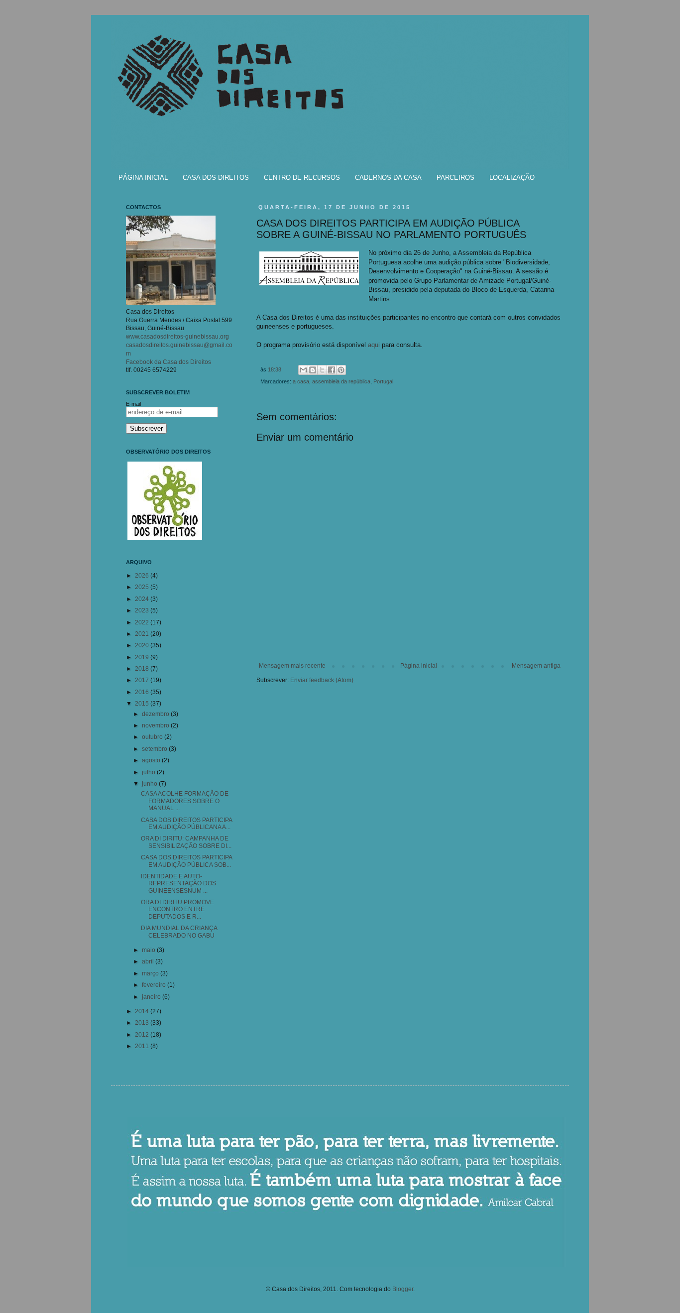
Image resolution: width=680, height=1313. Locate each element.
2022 (142, 622)
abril (148, 961)
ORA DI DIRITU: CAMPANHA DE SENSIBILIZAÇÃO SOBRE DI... (186, 842)
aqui (374, 345)
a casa (301, 381)
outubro (153, 736)
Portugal (383, 381)
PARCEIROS (455, 177)
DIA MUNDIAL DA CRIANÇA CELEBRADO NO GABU (179, 932)
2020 (142, 645)
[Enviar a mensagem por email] (303, 370)
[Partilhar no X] (322, 370)
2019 (142, 657)
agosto (152, 760)
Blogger (402, 1289)
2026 (142, 575)
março (151, 973)
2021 (142, 633)
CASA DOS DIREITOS (216, 177)
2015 (142, 703)
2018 (142, 668)
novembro (156, 725)
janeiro (152, 996)
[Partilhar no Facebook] (332, 370)
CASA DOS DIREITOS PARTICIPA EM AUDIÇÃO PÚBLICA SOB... (186, 861)
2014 (142, 1011)
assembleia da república (341, 381)
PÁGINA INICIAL (143, 177)
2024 (142, 599)
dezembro (156, 714)
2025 (142, 587)
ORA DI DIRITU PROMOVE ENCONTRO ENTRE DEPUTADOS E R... (177, 909)
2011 (142, 1046)
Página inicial (418, 665)
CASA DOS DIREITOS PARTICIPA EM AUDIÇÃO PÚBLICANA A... (186, 824)
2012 (142, 1034)
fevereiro (154, 984)
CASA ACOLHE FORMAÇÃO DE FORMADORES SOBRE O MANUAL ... (184, 801)
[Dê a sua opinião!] (313, 370)
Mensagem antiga (536, 665)
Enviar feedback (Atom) (321, 680)
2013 (142, 1022)
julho (149, 772)
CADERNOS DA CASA (388, 177)
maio (149, 950)
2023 (142, 610)
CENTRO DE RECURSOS (302, 177)
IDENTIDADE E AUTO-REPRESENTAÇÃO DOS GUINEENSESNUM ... (178, 883)
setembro (155, 748)
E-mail (133, 404)
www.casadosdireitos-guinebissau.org (177, 336)
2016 (142, 692)
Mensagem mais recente (292, 665)
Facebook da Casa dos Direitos (168, 361)
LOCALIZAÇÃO (512, 177)
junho (150, 783)
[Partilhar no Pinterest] (341, 370)
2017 (142, 680)
